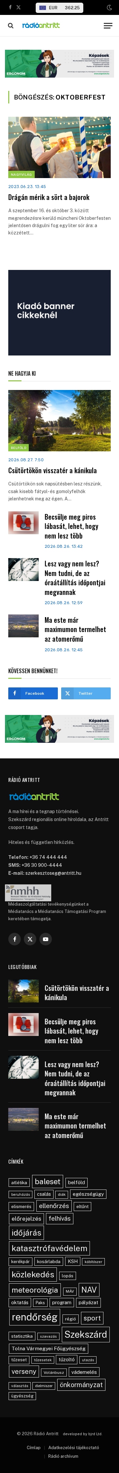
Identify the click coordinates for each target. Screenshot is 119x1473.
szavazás (48, 1336)
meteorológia (35, 1289)
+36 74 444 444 (48, 857)
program (61, 1302)
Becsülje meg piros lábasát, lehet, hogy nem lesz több (71, 526)
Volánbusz (54, 1372)
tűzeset (19, 1359)
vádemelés (84, 1372)
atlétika (19, 1182)
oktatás (19, 1302)
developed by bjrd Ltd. (82, 1434)
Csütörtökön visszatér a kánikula (52, 470)
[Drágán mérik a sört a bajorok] (59, 147)
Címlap (34, 1447)
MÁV (70, 1291)
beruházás (20, 1194)
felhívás (60, 1218)
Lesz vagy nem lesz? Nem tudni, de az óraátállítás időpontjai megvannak (75, 577)
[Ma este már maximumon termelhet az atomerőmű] (23, 625)
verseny (24, 1372)
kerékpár (20, 1261)
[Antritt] (60, 25)
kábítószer (93, 1262)
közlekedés (33, 1274)
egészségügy (88, 1194)
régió (70, 1318)
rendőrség (35, 1317)
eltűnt (82, 1206)
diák (61, 1194)
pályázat (88, 1302)
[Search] (10, 25)
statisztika (22, 1336)
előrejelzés (26, 1218)
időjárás (26, 1232)
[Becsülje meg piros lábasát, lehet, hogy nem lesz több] (23, 522)
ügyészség (22, 1395)
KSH (73, 1261)
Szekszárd (85, 1334)
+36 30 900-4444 (41, 865)
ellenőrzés (54, 1205)
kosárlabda (48, 1261)
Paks (40, 1302)
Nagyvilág (21, 174)
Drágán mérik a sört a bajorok (48, 197)
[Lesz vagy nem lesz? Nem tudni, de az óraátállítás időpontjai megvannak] (23, 569)
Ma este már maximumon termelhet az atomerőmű (75, 629)
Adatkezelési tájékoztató (73, 1447)
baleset (47, 1181)
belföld (76, 1182)
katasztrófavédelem (49, 1248)
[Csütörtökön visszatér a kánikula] (59, 420)
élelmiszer (44, 1385)
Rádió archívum (63, 1456)
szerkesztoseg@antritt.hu (53, 873)
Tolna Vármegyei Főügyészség (49, 1348)
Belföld (18, 448)
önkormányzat (81, 1384)
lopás (67, 1275)
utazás (88, 1360)
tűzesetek (43, 1360)
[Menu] (108, 25)
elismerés (21, 1206)
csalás (44, 1194)
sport (92, 1318)
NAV (89, 1289)
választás (19, 1385)
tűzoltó (67, 1359)
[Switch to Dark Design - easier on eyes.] (108, 8)
